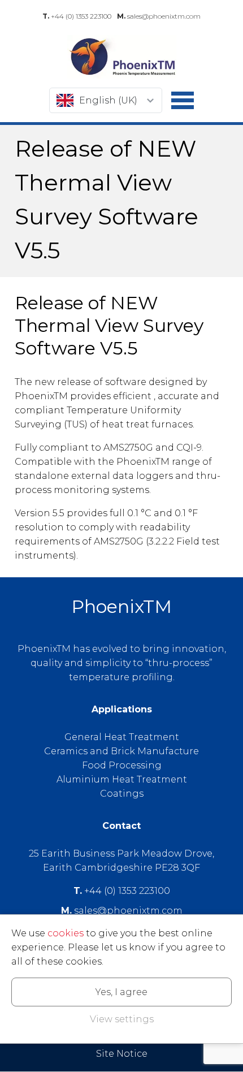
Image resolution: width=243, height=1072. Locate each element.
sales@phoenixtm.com (159, 16)
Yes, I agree (121, 992)
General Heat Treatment (121, 737)
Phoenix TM (121, 57)
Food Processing (122, 765)
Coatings (122, 793)
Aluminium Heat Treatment (122, 779)
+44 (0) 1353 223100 (76, 16)
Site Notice (121, 1053)
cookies (65, 933)
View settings (122, 1019)
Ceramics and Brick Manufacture (121, 751)
